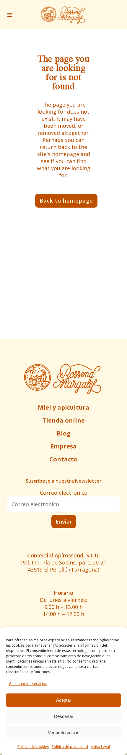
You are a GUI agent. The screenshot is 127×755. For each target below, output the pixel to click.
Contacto (63, 459)
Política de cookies (33, 746)
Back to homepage (66, 200)
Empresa (64, 446)
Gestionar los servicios (28, 683)
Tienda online (63, 420)
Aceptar (63, 700)
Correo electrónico (63, 492)
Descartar (63, 716)
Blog (64, 433)
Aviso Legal (100, 746)
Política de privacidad (70, 746)
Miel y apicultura (63, 407)
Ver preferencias (63, 732)
